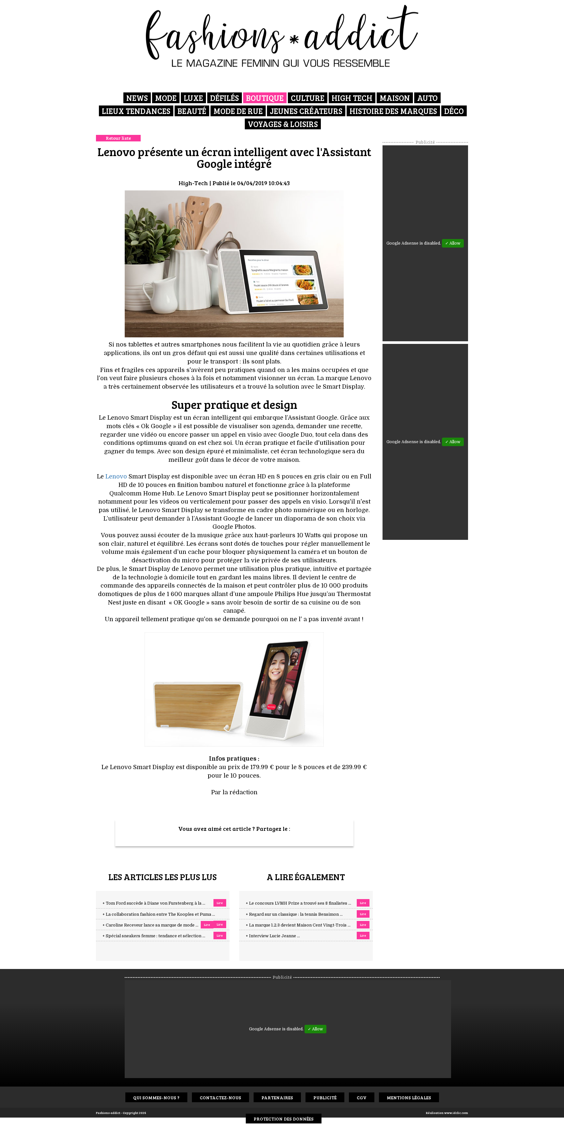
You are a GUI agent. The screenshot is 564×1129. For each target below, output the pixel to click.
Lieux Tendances (136, 110)
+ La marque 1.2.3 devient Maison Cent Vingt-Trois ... (298, 925)
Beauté (192, 110)
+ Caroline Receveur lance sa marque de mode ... (150, 925)
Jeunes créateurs (306, 110)
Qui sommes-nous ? (156, 1097)
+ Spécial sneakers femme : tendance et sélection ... (153, 936)
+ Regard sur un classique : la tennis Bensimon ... (294, 914)
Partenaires (277, 1097)
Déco (454, 110)
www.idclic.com (456, 1112)
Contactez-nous (220, 1097)
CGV (362, 1097)
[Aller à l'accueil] (282, 36)
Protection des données (284, 1119)
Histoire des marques (393, 110)
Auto (427, 97)
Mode (166, 97)
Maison (395, 97)
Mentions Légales (409, 1097)
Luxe (193, 97)
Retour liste (118, 138)
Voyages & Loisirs (283, 124)
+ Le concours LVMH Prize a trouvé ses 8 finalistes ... (298, 903)
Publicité (325, 1097)
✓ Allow (453, 243)
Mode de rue (238, 110)
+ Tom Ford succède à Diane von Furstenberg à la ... (153, 903)
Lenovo (116, 476)
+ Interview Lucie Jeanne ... (273, 936)
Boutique (265, 97)
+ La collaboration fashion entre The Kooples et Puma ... (158, 914)
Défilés (224, 97)
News (137, 97)
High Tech (352, 97)
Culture (307, 97)
